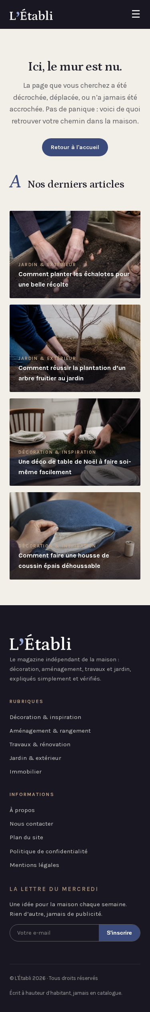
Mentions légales (34, 865)
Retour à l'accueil (75, 147)
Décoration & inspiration (45, 717)
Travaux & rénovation (40, 744)
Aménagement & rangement (50, 730)
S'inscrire (119, 932)
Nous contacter (31, 823)
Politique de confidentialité (49, 851)
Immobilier (26, 771)
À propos (22, 810)
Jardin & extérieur (35, 758)
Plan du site (26, 837)
